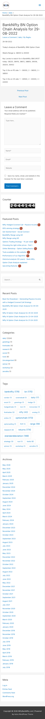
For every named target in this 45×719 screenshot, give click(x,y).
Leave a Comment (10, 37)
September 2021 (9, 597)
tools (4, 357)
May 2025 (6, 469)
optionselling (10, 424)
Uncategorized (8, 360)
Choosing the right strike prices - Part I (17, 245)
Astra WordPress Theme (23, 714)
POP (23, 424)
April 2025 (6, 472)
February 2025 (8, 480)
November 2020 (9, 609)
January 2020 (8, 627)
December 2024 (9, 487)
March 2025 (7, 476)
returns (24, 429)
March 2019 (7, 656)
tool (20, 441)
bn (28, 391)
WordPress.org (8, 696)
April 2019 (6, 653)
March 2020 (7, 620)
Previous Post (22, 91)
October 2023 (8, 535)
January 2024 (8, 524)
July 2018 (6, 667)
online (7, 418)
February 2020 (8, 623)
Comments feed (9, 693)
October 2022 (8, 564)
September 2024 (9, 498)
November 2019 (9, 634)
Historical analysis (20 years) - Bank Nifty (19, 259)
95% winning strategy (11, 228)
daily (20, 37)
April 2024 (6, 513)
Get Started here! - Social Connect (16, 232)
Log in (5, 685)
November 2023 (9, 531)
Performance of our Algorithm (14, 256)
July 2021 (6, 605)
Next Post (23, 97)
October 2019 (8, 638)
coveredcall (21, 398)
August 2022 (7, 572)
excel (7, 402)
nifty (23, 412)
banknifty (12, 391)
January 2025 (8, 483)
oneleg (36, 412)
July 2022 (6, 575)
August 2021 (7, 601)
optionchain (24, 418)
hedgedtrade (10, 407)
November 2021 (9, 590)
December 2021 (9, 586)
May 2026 (6, 465)
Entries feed (7, 689)
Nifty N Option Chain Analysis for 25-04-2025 (20, 313)
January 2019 (8, 664)
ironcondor (34, 407)
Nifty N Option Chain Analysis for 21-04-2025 (20, 320)
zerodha (6, 371)
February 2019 (8, 660)
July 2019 (6, 642)
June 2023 (7, 550)
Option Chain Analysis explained (15, 262)
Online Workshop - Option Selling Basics (18, 248)
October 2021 (8, 594)
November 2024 (9, 491)
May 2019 (6, 649)
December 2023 (9, 528)
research (6, 349)
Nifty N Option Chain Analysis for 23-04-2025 (20, 316)
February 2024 (8, 520)
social (5, 353)
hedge (31, 402)
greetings (6, 342)
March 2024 (7, 516)
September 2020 (9, 616)
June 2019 (7, 645)
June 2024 (7, 505)
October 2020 (8, 612)
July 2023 (6, 546)
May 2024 (6, 509)
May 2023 (6, 553)
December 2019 (9, 631)
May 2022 (6, 583)
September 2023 (9, 539)
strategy (8, 441)
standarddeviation (17, 436)
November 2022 (9, 561)
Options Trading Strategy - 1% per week (18, 242)
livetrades (6, 346)
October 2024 (8, 494)
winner (5, 364)
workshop (6, 368)
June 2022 (7, 579)
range (35, 424)
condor (8, 398)
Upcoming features (10, 266)
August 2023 (7, 542)
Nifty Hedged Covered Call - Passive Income (20, 225)
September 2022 (9, 568)
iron (22, 407)
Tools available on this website (14, 252)
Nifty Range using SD (11, 238)
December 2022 (9, 557)
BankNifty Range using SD (13, 235)
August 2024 (7, 502)
